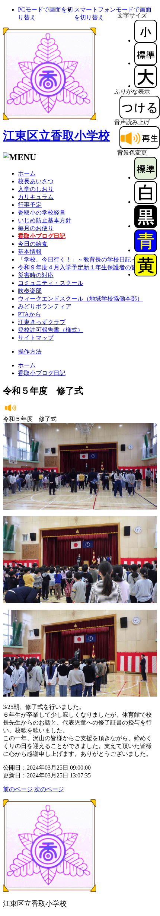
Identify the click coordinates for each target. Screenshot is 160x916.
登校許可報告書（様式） (50, 330)
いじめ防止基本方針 (44, 220)
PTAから (29, 314)
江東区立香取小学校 (56, 135)
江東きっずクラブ (41, 322)
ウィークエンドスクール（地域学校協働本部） (80, 298)
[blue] (145, 250)
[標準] (145, 63)
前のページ (18, 789)
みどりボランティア (44, 306)
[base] (145, 177)
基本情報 (30, 251)
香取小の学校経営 (41, 212)
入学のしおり (36, 189)
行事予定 (30, 205)
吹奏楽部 (30, 291)
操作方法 (30, 351)
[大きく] (145, 86)
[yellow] (145, 274)
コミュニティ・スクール (50, 283)
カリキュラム (36, 197)
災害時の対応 (36, 275)
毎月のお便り (36, 228)
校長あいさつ (36, 181)
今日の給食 (33, 244)
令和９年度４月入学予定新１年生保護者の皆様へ (83, 267)
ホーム (27, 173)
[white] (145, 202)
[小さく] (145, 40)
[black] (145, 226)
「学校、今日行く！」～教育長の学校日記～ (77, 259)
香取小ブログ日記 (41, 373)
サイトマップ (36, 338)
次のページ (49, 789)
